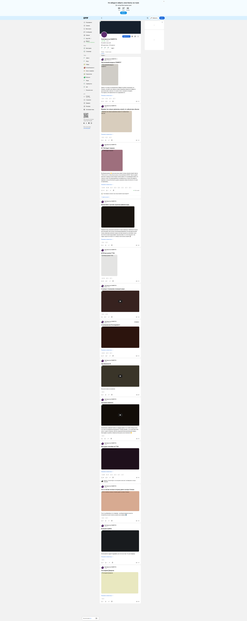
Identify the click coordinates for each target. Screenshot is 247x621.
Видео (106, 286)
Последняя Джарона (107, 570)
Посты (102, 51)
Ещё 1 (113, 48)
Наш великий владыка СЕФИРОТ (111, 62)
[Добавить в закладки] (106, 140)
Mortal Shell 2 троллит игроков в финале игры (115, 204)
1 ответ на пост (105, 197)
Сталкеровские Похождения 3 (110, 325)
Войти (162, 18)
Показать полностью (106, 95)
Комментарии (108, 51)
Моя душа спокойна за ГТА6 (110, 446)
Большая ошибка (106, 528)
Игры (106, 60)
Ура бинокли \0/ (106, 364)
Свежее (103, 55)
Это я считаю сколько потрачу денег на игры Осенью (117, 489)
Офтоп (106, 322)
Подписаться (126, 36)
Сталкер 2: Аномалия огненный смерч (113, 289)
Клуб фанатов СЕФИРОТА (110, 59)
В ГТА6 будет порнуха (108, 148)
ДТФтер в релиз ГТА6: (108, 253)
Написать (155, 18)
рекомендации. (87, 128)
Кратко (137, 321)
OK (96, 618)
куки (90, 618)
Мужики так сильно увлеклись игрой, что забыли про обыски (120, 109)
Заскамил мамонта (107, 402)
